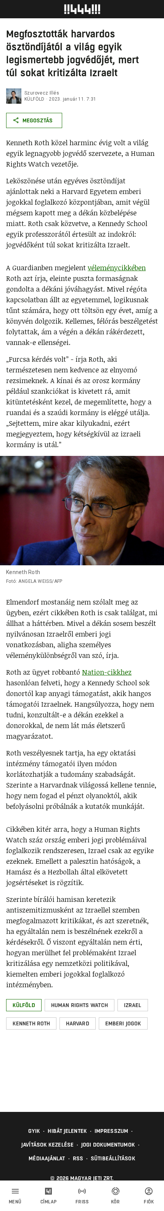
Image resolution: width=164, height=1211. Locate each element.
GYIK (34, 1131)
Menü (15, 1202)
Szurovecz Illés (41, 93)
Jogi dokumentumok (108, 1145)
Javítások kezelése (47, 1145)
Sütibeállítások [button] (113, 1158)
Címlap (48, 1202)
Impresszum (111, 1131)
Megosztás (38, 120)
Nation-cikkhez (107, 672)
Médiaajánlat (47, 1158)
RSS (78, 1158)
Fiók (149, 1202)
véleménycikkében (117, 267)
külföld (34, 99)
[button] (24, 1005)
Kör (115, 1202)
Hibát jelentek (67, 1131)
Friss (82, 1202)
